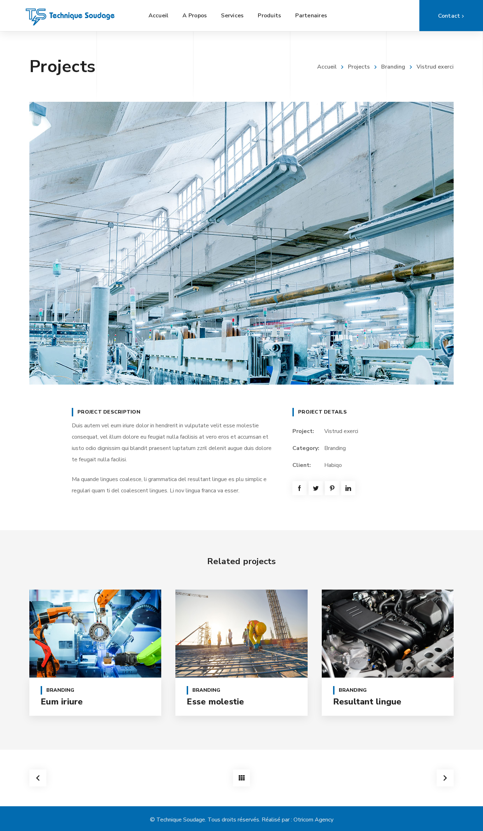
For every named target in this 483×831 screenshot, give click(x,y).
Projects (359, 67)
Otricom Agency (313, 820)
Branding (393, 67)
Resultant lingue (367, 701)
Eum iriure (62, 701)
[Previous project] (37, 777)
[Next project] (445, 777)
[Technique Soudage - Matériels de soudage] (70, 15)
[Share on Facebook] (299, 488)
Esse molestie (215, 701)
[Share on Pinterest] (332, 488)
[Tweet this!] (316, 488)
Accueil (327, 67)
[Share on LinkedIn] (348, 488)
